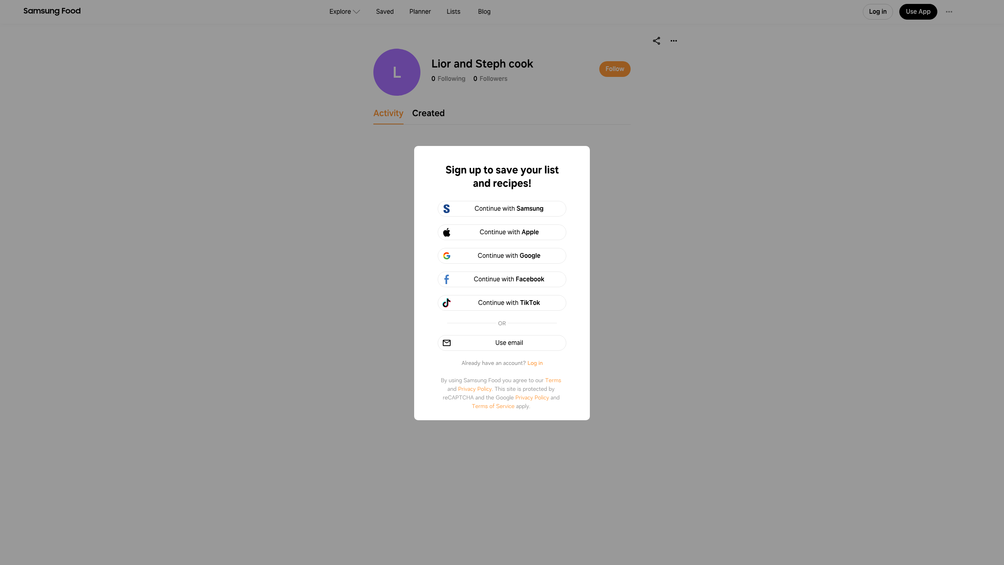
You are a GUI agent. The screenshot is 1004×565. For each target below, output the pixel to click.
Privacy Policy (475, 388)
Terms (553, 380)
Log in (535, 362)
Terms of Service (493, 406)
